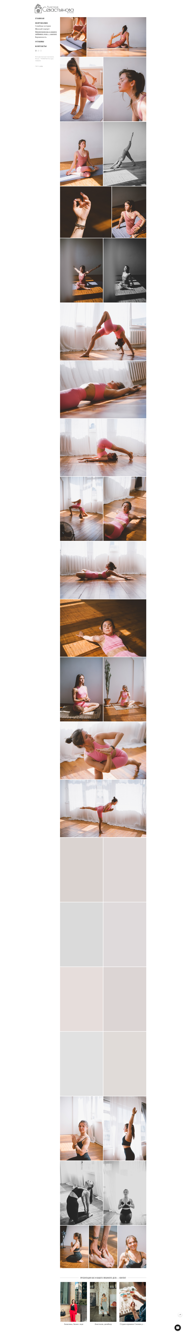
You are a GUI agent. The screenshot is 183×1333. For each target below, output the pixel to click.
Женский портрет (42, 29)
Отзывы (39, 42)
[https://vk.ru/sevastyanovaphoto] (36, 51)
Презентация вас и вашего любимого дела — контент (46, 33)
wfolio (41, 66)
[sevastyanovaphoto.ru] (54, 8)
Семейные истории (43, 26)
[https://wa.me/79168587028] (38, 51)
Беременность (40, 37)
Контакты (41, 46)
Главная (39, 18)
